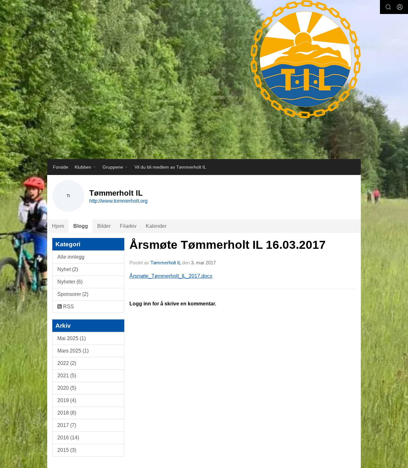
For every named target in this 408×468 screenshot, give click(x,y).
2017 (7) (66, 425)
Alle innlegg (70, 257)
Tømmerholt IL (165, 262)
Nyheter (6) (70, 281)
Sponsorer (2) (72, 294)
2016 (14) (68, 437)
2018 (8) (66, 413)
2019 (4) (66, 400)
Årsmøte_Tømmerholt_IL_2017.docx (170, 276)
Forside (60, 167)
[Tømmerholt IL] (299, 65)
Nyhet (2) (67, 269)
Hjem (58, 226)
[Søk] (388, 7)
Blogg (80, 226)
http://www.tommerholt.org (118, 201)
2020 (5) (66, 388)
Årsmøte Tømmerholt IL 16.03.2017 (227, 244)
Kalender (156, 226)
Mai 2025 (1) (71, 338)
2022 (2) (66, 363)
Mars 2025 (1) (73, 350)
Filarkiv (128, 226)
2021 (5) (66, 375)
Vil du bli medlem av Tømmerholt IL (170, 167)
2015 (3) (66, 450)
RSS (68, 306)
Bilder (104, 226)
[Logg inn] (399, 7)
